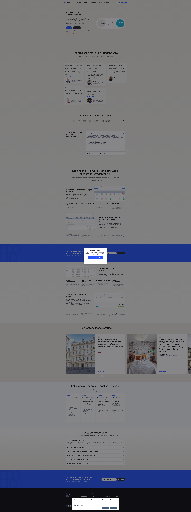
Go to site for (96, 257)
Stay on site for (96, 260)
